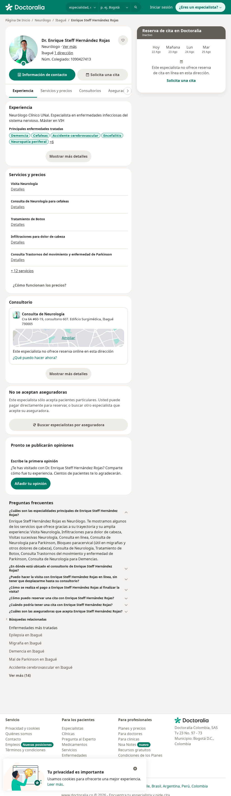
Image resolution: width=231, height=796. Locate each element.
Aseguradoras (120, 90)
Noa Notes (133, 744)
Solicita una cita (181, 80)
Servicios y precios (56, 90)
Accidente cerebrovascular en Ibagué (40, 667)
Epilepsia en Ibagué (25, 634)
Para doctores (130, 733)
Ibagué (60, 20)
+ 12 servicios (22, 270)
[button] (42, 75)
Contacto (13, 739)
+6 (52, 141)
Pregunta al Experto (79, 739)
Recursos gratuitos (134, 749)
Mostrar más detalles (70, 157)
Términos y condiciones (25, 749)
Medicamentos (74, 744)
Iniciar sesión (161, 7)
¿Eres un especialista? (198, 7)
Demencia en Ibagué (26, 651)
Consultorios (90, 90)
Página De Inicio (17, 20)
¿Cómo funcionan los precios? (39, 285)
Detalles (18, 189)
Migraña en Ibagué (25, 643)
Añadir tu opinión (31, 483)
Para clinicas (128, 739)
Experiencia (23, 90)
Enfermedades (74, 755)
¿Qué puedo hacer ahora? (35, 357)
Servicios (69, 749)
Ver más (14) (20, 675)
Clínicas (68, 733)
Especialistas (72, 728)
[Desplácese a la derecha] (128, 91)
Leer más (55, 784)
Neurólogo (43, 20)
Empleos (28, 744)
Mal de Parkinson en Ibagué (33, 659)
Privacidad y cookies (22, 728)
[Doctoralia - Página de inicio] (33, 6)
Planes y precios (132, 728)
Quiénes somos (18, 733)
